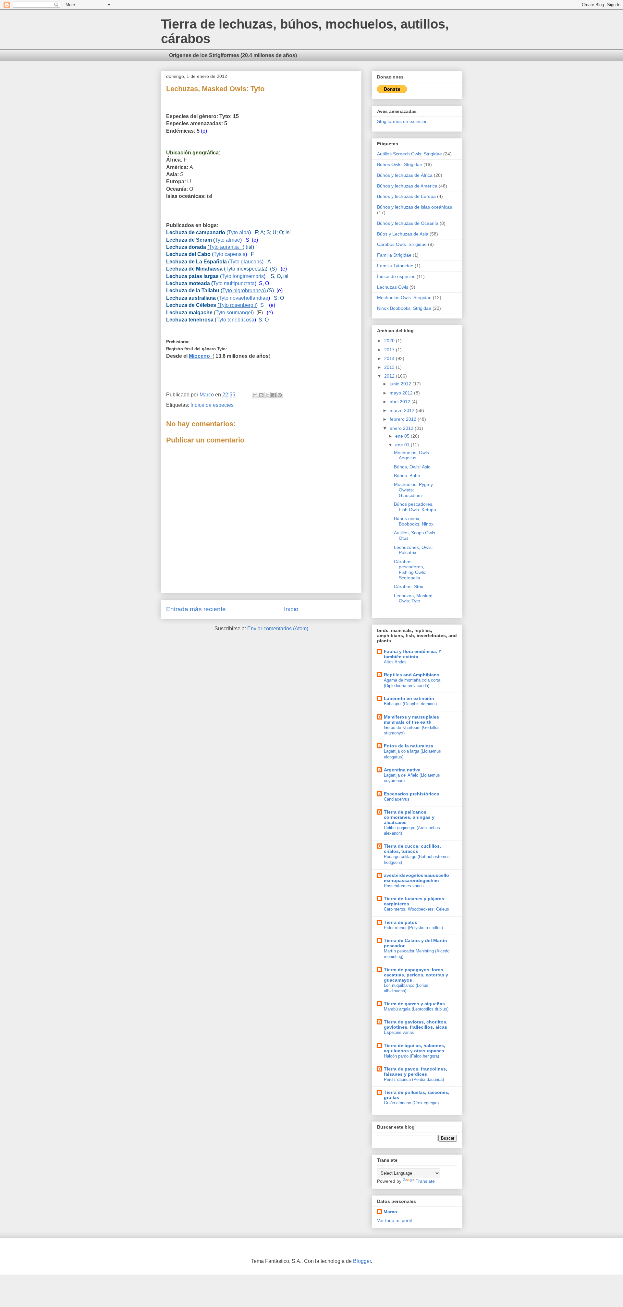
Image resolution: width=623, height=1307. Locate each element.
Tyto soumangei (233, 312)
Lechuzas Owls (392, 287)
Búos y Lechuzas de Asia (402, 233)
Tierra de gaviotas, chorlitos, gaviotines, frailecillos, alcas (415, 1024)
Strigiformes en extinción (402, 121)
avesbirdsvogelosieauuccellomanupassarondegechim (416, 878)
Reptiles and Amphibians (411, 674)
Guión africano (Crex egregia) (411, 1102)
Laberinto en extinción (409, 698)
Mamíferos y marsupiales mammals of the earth (411, 719)
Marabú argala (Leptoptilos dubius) (416, 1009)
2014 (390, 358)
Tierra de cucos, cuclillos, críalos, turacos (412, 848)
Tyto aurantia (226, 247)
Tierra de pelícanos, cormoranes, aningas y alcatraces (409, 817)
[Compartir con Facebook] (273, 395)
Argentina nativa (402, 769)
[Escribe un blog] (261, 395)
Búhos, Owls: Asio (412, 466)
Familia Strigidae (394, 255)
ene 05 (403, 436)
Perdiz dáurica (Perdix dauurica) (414, 1079)
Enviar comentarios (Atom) (277, 628)
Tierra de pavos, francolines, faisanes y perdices (415, 1071)
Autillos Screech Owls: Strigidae (409, 153)
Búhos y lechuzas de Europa (406, 196)
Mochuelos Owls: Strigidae (404, 297)
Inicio (291, 609)
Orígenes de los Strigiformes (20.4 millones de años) (233, 55)
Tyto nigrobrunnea (243, 290)
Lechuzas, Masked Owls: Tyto (413, 598)
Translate (425, 1181)
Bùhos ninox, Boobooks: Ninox (414, 521)
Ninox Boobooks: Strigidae (404, 308)
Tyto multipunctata (234, 283)
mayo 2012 (402, 392)
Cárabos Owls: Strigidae (402, 244)
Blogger (362, 1261)
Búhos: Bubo (407, 475)
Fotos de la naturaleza (408, 745)
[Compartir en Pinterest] (279, 395)
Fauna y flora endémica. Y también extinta (412, 654)
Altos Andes (395, 662)
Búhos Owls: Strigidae (399, 164)
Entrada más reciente (196, 609)
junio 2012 (401, 383)
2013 (390, 367)
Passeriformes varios (404, 885)
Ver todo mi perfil (394, 1220)
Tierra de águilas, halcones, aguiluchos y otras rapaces (414, 1048)
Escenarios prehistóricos (411, 793)
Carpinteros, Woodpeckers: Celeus (416, 909)
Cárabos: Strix (408, 586)
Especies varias (399, 1032)
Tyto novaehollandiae (243, 298)
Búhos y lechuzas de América (407, 185)
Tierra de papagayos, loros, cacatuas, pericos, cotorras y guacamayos (416, 975)
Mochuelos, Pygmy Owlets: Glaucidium (413, 490)
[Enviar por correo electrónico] (255, 395)
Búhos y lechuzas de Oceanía (407, 223)
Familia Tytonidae (395, 265)
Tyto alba (238, 232)
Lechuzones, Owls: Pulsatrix (413, 550)
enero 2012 (402, 428)
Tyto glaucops (246, 261)
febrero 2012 (404, 419)
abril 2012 (400, 401)
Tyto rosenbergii (237, 305)
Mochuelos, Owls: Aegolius (412, 455)
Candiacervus (396, 799)
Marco (390, 1211)
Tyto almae (227, 240)
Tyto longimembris (243, 276)
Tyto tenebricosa (235, 319)
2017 (390, 349)
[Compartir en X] (267, 395)
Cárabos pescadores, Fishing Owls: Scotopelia (410, 569)
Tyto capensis (229, 254)
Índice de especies (212, 405)
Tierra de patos (400, 922)
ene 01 (403, 444)
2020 (390, 340)
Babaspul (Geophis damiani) (410, 703)
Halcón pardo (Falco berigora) (411, 1056)
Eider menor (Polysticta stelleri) (413, 927)
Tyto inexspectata (246, 269)
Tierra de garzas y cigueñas (414, 1003)
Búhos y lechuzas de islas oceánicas (414, 207)
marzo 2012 (403, 410)
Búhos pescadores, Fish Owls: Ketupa (415, 507)
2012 (390, 376)
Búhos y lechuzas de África (405, 175)
